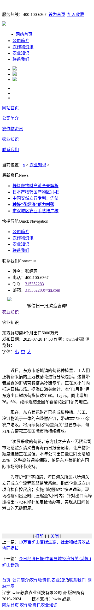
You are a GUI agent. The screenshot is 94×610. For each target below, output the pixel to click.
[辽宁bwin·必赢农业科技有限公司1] (15, 69)
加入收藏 (75, 14)
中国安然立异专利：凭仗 (35, 198)
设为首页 (57, 14)
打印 (39, 536)
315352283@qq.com (42, 290)
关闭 (54, 536)
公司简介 (21, 40)
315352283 (34, 284)
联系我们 (21, 59)
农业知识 (21, 53)
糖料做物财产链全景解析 (35, 185)
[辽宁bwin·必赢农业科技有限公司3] (15, 79)
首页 (6, 580)
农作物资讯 (23, 47)
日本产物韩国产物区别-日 (36, 192)
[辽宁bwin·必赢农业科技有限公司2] (15, 74)
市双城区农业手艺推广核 (35, 211)
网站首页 (24, 34)
